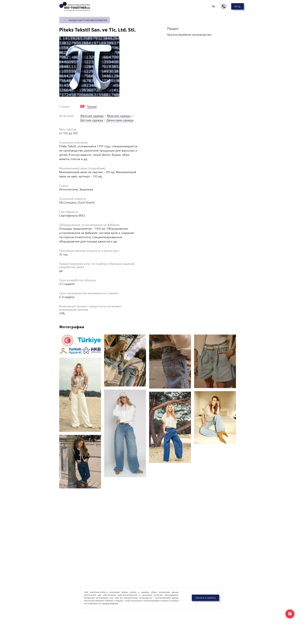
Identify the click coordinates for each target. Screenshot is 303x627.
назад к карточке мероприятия (87, 20)
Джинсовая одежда (120, 120)
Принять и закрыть (205, 598)
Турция (92, 106)
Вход (238, 6)
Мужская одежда (119, 116)
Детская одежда (92, 120)
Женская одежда (92, 116)
